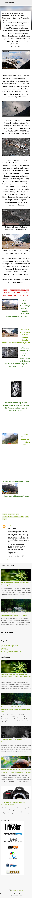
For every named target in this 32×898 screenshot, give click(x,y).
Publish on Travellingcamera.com (11, 651)
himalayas (16, 516)
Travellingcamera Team (8, 647)
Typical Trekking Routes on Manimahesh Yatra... (25, 439)
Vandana (10, 526)
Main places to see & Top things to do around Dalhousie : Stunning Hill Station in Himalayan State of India (15, 709)
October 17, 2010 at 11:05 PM (16, 556)
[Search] (30, 3)
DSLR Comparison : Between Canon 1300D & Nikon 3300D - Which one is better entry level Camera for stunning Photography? (14, 802)
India (22, 516)
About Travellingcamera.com (9, 645)
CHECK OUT (4, 634)
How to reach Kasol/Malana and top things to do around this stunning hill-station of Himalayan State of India (16, 677)
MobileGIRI (4, 650)
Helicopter (11, 514)
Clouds (5, 514)
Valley (4, 519)
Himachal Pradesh (7, 516)
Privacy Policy (5, 653)
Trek (27, 516)
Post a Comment (8, 560)
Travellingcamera (10, 2)
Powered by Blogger (17, 890)
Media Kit (4, 648)
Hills (17, 514)
